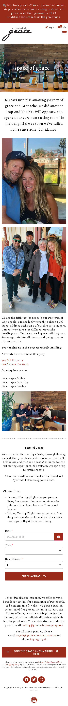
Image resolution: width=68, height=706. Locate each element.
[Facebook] (26, 679)
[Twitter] (34, 679)
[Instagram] (41, 679)
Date (8, 531)
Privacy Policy (44, 662)
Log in (51, 27)
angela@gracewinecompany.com (36, 635)
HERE (52, 13)
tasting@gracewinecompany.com (42, 625)
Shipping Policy (12, 664)
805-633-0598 (38, 639)
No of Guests (13, 559)
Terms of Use (56, 662)
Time (8, 545)
